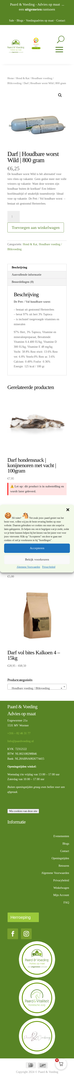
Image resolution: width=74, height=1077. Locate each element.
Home (10, 78)
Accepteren (37, 548)
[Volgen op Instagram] (26, 933)
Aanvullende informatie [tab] (26, 274)
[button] (68, 510)
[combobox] (37, 687)
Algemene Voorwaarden (28, 566)
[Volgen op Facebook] (12, 933)
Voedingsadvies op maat (40, 20)
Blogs (20, 20)
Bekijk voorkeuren (37, 559)
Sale (11, 20)
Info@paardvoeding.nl (20, 741)
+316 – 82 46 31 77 (18, 733)
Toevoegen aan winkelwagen (36, 227)
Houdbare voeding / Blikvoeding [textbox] (35, 688)
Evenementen (61, 836)
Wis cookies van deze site (23, 811)
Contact (60, 20)
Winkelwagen (61, 887)
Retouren (64, 865)
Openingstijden (60, 858)
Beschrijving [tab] (19, 267)
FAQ (66, 902)
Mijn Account (61, 895)
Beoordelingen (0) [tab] (23, 281)
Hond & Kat (22, 78)
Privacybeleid (48, 566)
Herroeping (20, 917)
